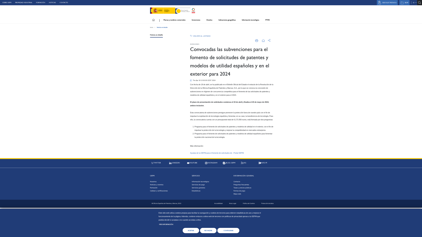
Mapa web (237, 194)
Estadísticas (196, 191)
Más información (166, 224)
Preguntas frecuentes (241, 185)
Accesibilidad (218, 203)
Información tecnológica (250, 20)
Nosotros (153, 181)
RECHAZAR (208, 230)
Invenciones (196, 20)
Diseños (209, 20)
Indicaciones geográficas (227, 20)
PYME (267, 20)
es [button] (414, 3)
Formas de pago (239, 191)
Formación (40, 2)
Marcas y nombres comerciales (175, 20)
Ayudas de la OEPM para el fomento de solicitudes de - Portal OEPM (217, 153)
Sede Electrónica (389, 3)
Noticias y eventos (156, 185)
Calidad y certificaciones (159, 191)
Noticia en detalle (162, 27)
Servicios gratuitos (198, 188)
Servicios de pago (198, 185)
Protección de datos (267, 203)
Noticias (52, 2)
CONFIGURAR (228, 230)
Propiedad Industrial (23, 2)
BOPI (406, 3)
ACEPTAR (191, 230)
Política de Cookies (249, 203)
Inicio (151, 27)
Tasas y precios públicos (242, 188)
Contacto (64, 2)
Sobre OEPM (6, 2)
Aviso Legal (232, 203)
